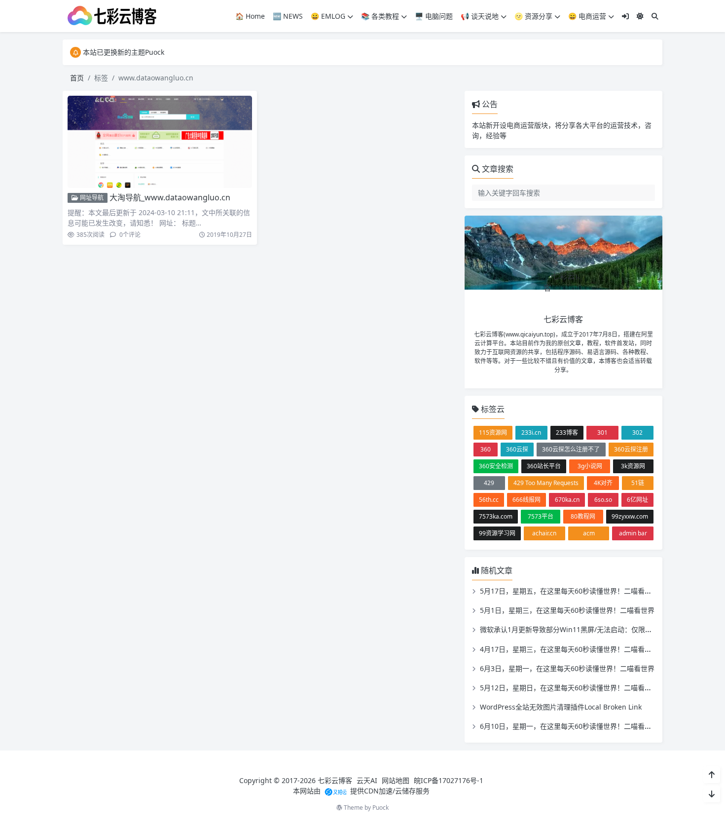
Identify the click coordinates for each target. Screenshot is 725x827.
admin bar (633, 533)
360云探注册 (631, 449)
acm (589, 533)
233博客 (567, 432)
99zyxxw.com (630, 516)
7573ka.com (495, 516)
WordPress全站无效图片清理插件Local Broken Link (561, 707)
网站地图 (395, 780)
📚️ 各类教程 (380, 16)
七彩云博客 (335, 780)
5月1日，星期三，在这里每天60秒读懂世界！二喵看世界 (567, 610)
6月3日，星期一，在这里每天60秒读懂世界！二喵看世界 (567, 668)
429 (489, 483)
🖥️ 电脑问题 (434, 16)
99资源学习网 (497, 533)
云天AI (367, 780)
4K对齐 (603, 483)
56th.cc (489, 499)
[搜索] (655, 16)
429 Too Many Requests (546, 483)
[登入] (625, 16)
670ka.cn (567, 499)
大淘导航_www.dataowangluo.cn (169, 197)
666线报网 (526, 499)
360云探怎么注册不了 (571, 449)
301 (602, 432)
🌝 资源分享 (533, 16)
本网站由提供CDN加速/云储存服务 (361, 790)
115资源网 (493, 432)
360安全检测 (496, 466)
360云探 (517, 449)
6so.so (603, 499)
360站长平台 (544, 466)
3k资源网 (633, 466)
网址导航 (91, 197)
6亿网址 (637, 499)
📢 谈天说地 (480, 16)
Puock (380, 807)
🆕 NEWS (288, 16)
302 (637, 432)
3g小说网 (590, 466)
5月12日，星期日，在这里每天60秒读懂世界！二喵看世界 (569, 687)
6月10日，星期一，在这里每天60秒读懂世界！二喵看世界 (569, 726)
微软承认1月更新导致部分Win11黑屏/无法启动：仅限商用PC (573, 629)
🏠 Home (250, 16)
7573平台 (540, 516)
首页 (77, 77)
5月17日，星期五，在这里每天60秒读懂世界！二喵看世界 (569, 591)
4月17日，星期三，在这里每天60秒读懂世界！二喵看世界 (569, 649)
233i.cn (531, 432)
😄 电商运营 (587, 16)
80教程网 (583, 516)
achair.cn (544, 533)
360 (485, 449)
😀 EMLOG (328, 16)
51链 (637, 483)
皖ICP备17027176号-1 (448, 780)
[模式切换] (640, 16)
